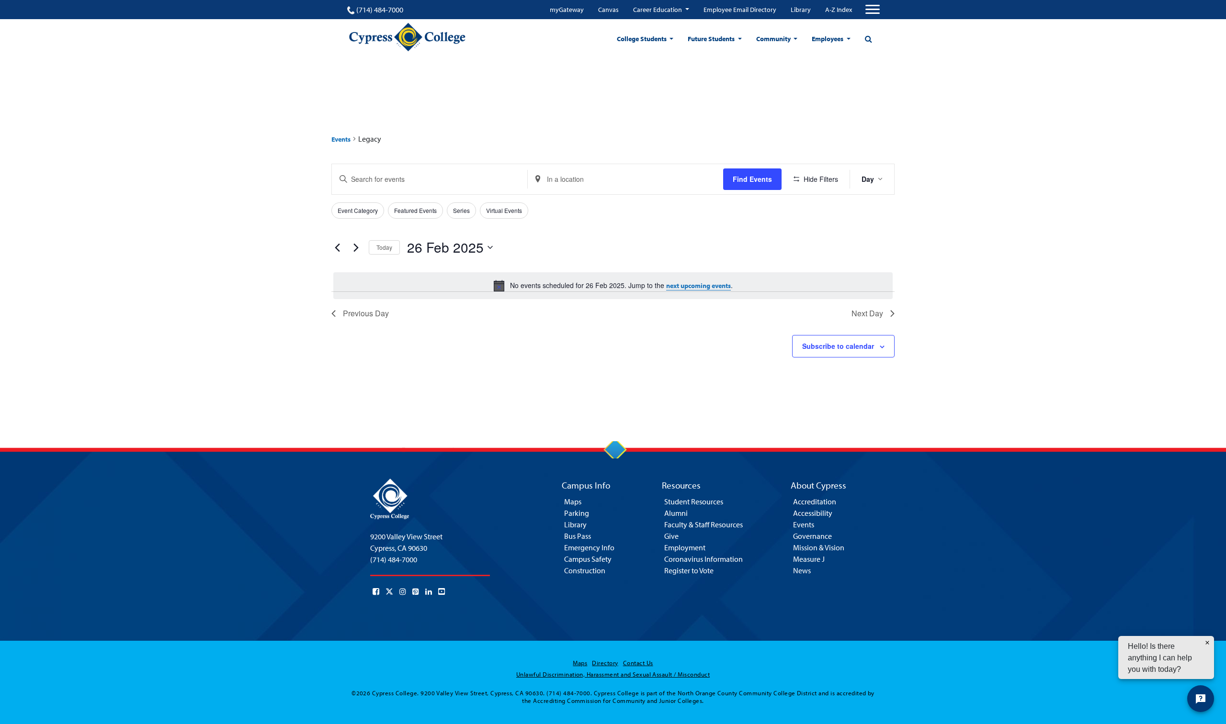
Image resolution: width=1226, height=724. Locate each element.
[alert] (613, 285)
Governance (812, 536)
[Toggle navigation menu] (872, 9)
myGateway (567, 9)
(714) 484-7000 (379, 9)
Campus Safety (588, 559)
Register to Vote (689, 570)
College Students (642, 38)
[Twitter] (389, 591)
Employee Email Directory (740, 9)
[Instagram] (402, 591)
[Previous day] (337, 247)
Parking (576, 513)
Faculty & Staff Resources (703, 524)
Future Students (712, 38)
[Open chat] (1200, 698)
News (802, 570)
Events (341, 139)
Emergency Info (589, 547)
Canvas (608, 9)
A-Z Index (838, 9)
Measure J (809, 559)
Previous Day (366, 313)
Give (671, 536)
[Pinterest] (415, 591)
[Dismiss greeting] (1207, 642)
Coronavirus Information (703, 559)
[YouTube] (441, 591)
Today (384, 247)
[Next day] (356, 247)
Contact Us (638, 663)
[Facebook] (376, 591)
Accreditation (814, 501)
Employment (684, 547)
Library (801, 9)
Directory (605, 663)
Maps (572, 501)
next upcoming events (698, 285)
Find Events (752, 179)
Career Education (658, 9)
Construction (584, 570)
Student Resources (693, 501)
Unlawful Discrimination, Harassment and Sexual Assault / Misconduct (613, 674)
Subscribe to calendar (838, 346)
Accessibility (812, 513)
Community (774, 38)
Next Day (867, 313)
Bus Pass (577, 536)
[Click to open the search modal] (868, 38)
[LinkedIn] (428, 591)
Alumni (676, 513)
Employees (828, 38)
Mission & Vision (818, 547)
